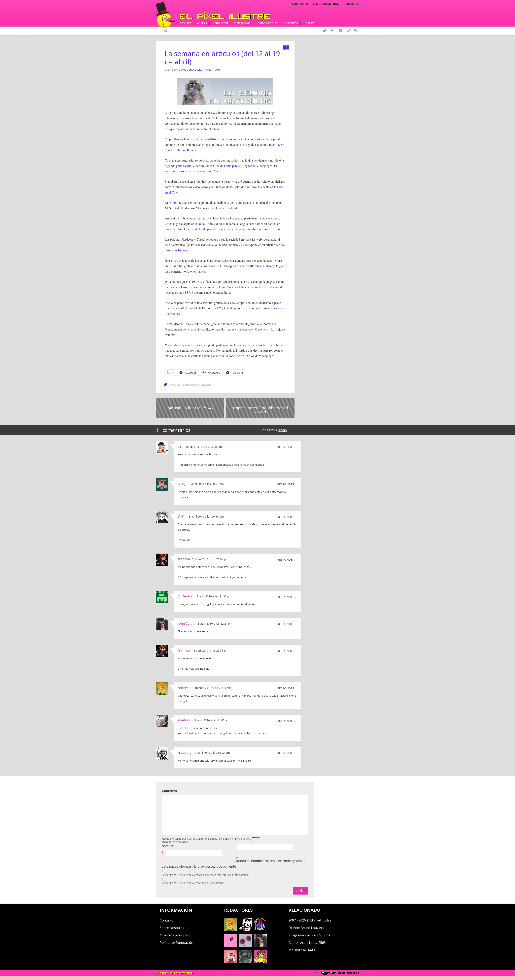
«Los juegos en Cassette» (251, 329)
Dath (181, 516)
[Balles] (260, 961)
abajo (282, 430)
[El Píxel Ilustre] (225, 15)
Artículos (185, 23)
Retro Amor (220, 23)
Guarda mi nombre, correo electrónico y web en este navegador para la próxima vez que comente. (234, 863)
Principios (351, 3)
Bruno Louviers (312, 928)
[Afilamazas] (230, 961)
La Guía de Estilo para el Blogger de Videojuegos (215, 229)
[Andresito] (230, 930)
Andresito (185, 688)
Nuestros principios (175, 935)
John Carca (186, 623)
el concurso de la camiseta (249, 345)
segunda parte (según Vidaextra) (185, 166)
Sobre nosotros (326, 3)
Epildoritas (291, 23)
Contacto (300, 3)
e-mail (256, 837)
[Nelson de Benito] (245, 930)
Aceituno (184, 720)
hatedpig (184, 752)
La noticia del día (267, 23)
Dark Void (171, 202)
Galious (183, 69)
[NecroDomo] (245, 961)
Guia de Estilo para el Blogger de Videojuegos (242, 166)
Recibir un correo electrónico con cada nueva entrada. (193, 883)
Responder (286, 447)
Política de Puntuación (176, 942)
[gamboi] (245, 945)
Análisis (202, 23)
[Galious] (260, 930)
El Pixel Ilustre (176, 384)
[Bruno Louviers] (230, 945)
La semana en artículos (197, 384)
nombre (168, 846)
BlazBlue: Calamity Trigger (267, 266)
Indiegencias (242, 23)
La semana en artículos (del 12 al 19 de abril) (222, 57)
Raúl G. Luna (320, 935)
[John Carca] (260, 945)
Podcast (309, 23)
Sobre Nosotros (172, 928)
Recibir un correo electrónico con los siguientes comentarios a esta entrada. (205, 875)
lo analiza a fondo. (227, 208)
